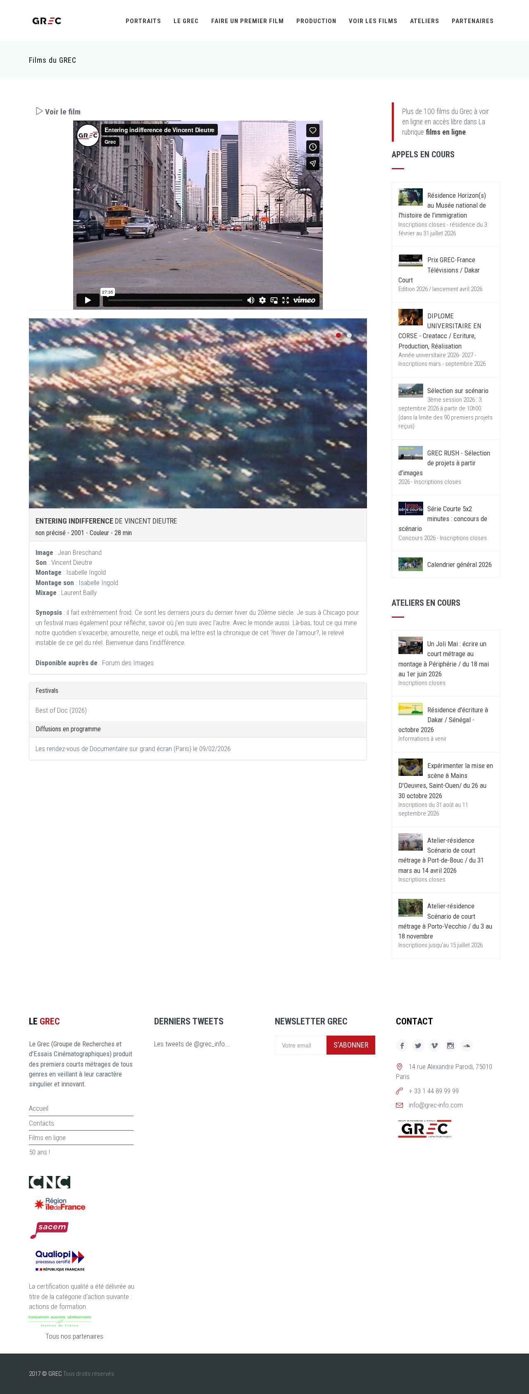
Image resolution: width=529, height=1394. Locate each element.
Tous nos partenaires (74, 1336)
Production (316, 21)
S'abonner (351, 1045)
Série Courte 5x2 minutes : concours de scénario (442, 519)
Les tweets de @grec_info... (192, 1044)
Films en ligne (47, 1137)
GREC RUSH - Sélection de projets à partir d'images (444, 463)
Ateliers (424, 21)
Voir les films (373, 21)
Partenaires (473, 21)
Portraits (143, 21)
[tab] (198, 112)
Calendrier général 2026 (459, 564)
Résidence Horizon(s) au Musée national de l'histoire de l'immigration (442, 205)
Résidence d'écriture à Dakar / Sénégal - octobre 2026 (443, 720)
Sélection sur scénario (457, 390)
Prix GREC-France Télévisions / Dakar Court (439, 270)
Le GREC (186, 21)
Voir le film (62, 111)
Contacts (41, 1123)
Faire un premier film (247, 21)
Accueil (38, 1108)
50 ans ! (39, 1152)
